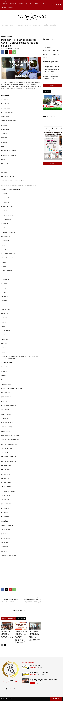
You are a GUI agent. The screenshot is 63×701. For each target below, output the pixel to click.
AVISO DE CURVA (47, 47)
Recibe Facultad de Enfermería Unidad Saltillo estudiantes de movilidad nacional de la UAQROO (32, 601)
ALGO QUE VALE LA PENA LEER (51, 51)
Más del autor (21, 618)
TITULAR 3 (9, 36)
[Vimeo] (59, 5)
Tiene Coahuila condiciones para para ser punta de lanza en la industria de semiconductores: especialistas (34, 636)
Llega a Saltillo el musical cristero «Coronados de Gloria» (51, 62)
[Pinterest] (10, 52)
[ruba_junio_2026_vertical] (52, 109)
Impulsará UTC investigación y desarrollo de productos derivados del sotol (7, 634)
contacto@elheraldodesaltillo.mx (10, 682)
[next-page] (5, 645)
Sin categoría (33, 674)
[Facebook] (53, 5)
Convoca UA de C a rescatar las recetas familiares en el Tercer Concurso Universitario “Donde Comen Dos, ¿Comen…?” (21, 637)
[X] (57, 5)
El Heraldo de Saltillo (8, 48)
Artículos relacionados (8, 618)
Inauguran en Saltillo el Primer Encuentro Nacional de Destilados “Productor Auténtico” (51, 76)
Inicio (2, 34)
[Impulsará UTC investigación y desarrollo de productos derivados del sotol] (7, 626)
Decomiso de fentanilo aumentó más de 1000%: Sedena (10, 600)
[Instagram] (55, 5)
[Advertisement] (21, 570)
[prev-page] (2, 645)
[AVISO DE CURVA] (25, 667)
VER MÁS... (52, 85)
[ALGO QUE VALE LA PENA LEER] (25, 674)
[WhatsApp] (14, 52)
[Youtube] (61, 5)
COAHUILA (7, 34)
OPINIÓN (32, 667)
